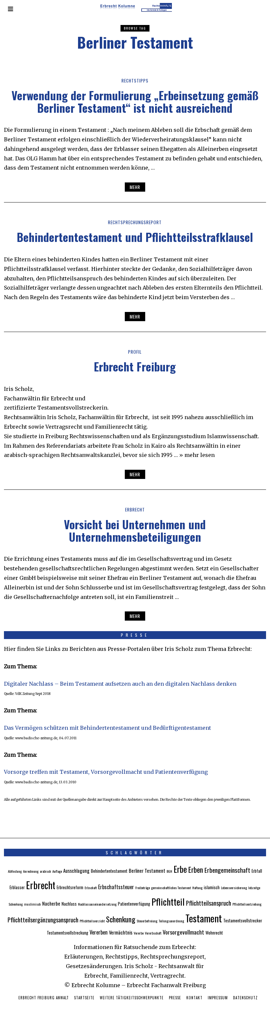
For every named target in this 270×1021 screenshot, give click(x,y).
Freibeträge (142, 887)
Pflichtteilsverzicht (92, 920)
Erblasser (17, 887)
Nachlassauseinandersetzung (97, 904)
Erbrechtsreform (70, 887)
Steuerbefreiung (147, 920)
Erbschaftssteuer (116, 887)
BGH (169, 871)
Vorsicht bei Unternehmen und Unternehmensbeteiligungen (135, 530)
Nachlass (69, 904)
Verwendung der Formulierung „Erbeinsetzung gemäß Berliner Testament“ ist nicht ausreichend (135, 101)
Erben (195, 869)
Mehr (135, 187)
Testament (203, 918)
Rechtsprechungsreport (135, 222)
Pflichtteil (168, 901)
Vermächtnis (120, 932)
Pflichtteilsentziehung (246, 904)
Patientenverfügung (134, 904)
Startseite (84, 997)
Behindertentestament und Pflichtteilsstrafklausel (135, 236)
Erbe (180, 869)
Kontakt (194, 997)
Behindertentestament (109, 871)
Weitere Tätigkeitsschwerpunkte (132, 997)
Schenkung (120, 919)
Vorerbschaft (153, 933)
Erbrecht (135, 509)
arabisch (45, 871)
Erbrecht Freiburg (135, 366)
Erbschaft (91, 887)
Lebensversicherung (234, 887)
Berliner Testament (147, 870)
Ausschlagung (76, 870)
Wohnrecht (214, 933)
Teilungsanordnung (171, 920)
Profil (135, 351)
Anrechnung (31, 871)
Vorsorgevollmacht (183, 932)
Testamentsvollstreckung (67, 933)
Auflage (57, 871)
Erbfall (257, 871)
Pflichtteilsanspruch (208, 902)
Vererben (99, 932)
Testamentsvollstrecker (242, 920)
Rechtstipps (135, 80)
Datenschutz (245, 997)
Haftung (197, 887)
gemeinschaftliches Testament (171, 887)
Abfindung (15, 871)
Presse (175, 997)
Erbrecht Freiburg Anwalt (43, 997)
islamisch (212, 887)
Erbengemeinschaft (227, 870)
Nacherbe (51, 903)
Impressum (218, 997)
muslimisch (32, 904)
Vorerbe (139, 933)
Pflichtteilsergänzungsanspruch (43, 919)
